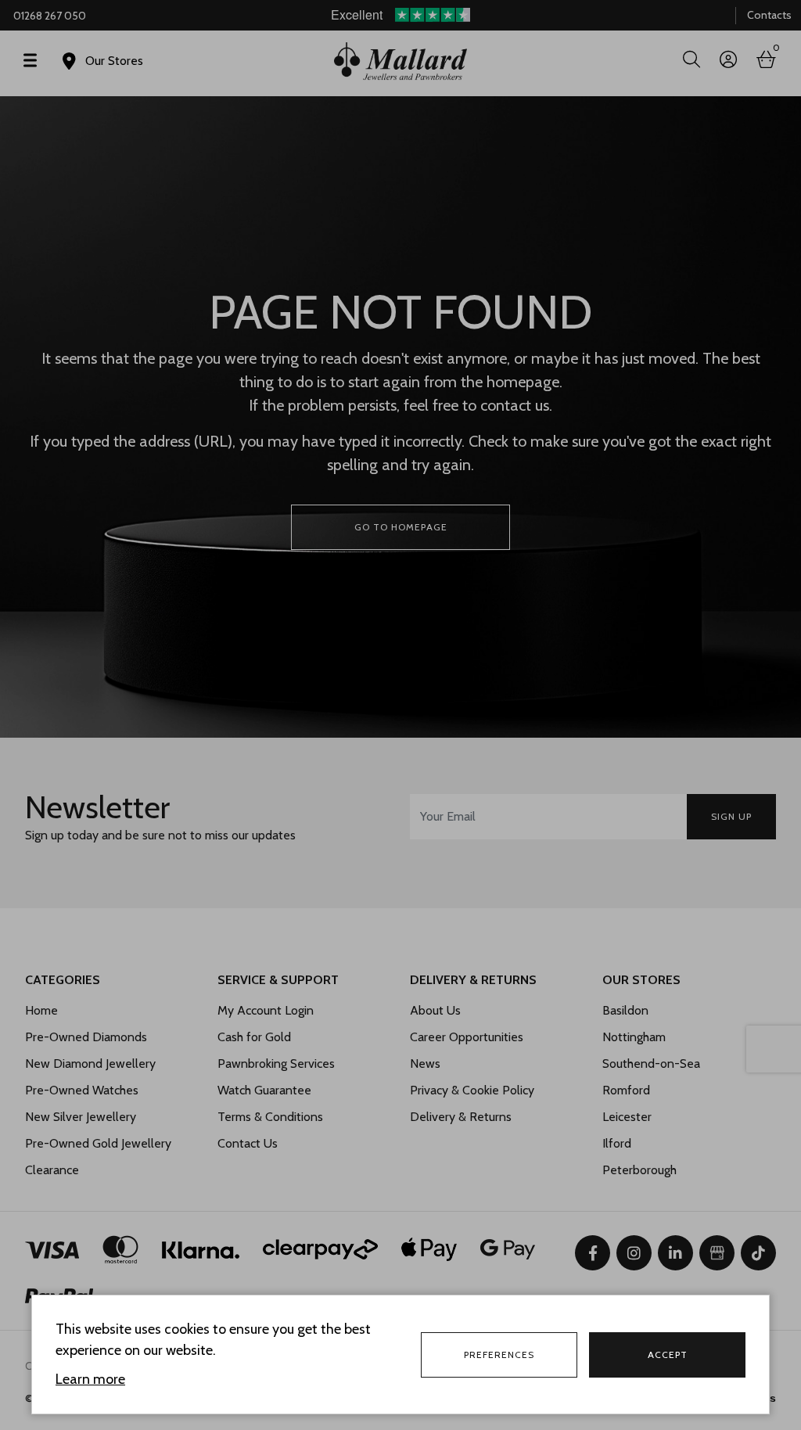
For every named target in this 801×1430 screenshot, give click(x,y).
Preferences (499, 1354)
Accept (668, 1354)
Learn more (90, 1379)
